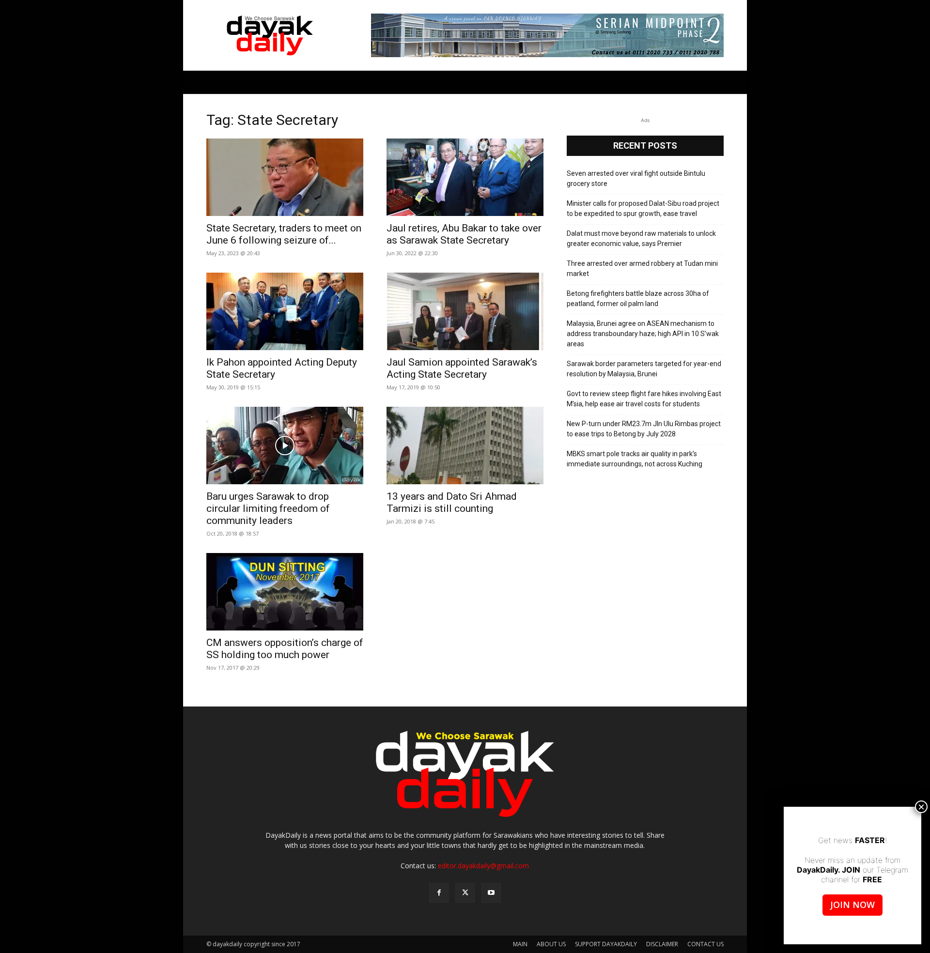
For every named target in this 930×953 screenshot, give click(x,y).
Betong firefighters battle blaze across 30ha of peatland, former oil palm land (638, 298)
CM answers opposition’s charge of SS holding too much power (284, 649)
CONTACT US (705, 944)
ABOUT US (551, 944)
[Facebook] (439, 893)
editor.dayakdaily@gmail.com (483, 865)
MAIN (520, 944)
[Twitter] (465, 893)
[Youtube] (491, 893)
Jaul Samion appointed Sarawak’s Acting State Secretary (462, 368)
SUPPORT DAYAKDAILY (606, 944)
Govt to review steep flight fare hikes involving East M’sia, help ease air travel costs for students (644, 399)
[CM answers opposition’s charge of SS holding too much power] (284, 591)
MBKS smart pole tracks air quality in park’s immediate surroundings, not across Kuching (634, 459)
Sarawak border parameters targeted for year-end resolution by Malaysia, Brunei (644, 369)
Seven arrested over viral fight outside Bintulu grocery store (636, 178)
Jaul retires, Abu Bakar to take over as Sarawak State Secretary (464, 234)
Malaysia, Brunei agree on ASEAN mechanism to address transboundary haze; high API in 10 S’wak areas (643, 334)
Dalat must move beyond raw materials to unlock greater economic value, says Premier (641, 238)
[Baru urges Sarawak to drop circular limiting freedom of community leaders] (284, 445)
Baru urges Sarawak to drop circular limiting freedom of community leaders (268, 508)
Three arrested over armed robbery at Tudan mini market (642, 268)
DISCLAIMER (662, 944)
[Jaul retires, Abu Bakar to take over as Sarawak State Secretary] (465, 177)
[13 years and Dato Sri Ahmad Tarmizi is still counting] (465, 445)
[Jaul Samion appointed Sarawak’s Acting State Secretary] (465, 311)
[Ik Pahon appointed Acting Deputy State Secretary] (284, 311)
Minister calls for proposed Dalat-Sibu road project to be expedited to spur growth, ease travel (643, 208)
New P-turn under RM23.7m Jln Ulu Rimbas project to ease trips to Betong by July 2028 (644, 429)
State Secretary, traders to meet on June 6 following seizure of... (283, 234)
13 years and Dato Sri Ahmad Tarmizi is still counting (452, 502)
